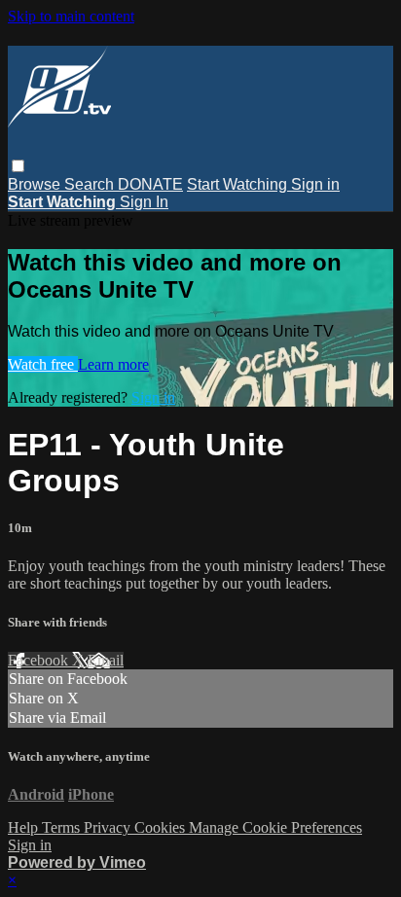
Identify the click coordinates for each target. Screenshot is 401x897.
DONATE (150, 184)
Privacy (109, 827)
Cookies (161, 827)
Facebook (40, 660)
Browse (36, 184)
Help (25, 827)
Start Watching (239, 184)
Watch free (43, 364)
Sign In (144, 202)
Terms (63, 827)
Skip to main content (71, 16)
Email (106, 660)
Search (91, 184)
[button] (18, 166)
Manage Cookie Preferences (275, 827)
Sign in (315, 184)
